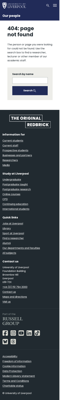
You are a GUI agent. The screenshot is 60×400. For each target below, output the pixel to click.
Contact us (9, 292)
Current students (12, 140)
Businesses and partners (17, 155)
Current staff (10, 145)
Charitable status (13, 386)
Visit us (6, 301)
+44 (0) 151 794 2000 (14, 287)
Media (6, 165)
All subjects (9, 253)
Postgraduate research (16, 189)
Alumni (6, 243)
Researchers (10, 160)
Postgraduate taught (15, 184)
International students (15, 209)
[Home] (22, 5)
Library (6, 228)
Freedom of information (16, 361)
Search (28, 90)
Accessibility (9, 356)
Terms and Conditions (15, 381)
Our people (11, 16)
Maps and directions (14, 297)
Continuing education (15, 204)
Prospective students (15, 150)
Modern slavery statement (18, 376)
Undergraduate (11, 179)
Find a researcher (13, 238)
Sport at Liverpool (13, 233)
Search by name (22, 74)
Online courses (11, 194)
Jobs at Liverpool (12, 223)
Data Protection (12, 371)
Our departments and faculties (21, 248)
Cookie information (14, 366)
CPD (5, 199)
